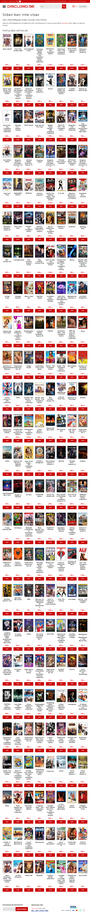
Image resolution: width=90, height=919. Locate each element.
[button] (4, 6)
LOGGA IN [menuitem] (5, 1)
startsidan (65, 23)
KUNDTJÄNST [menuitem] (12, 1)
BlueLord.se (35, 908)
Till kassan (82, 6)
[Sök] (64, 6)
